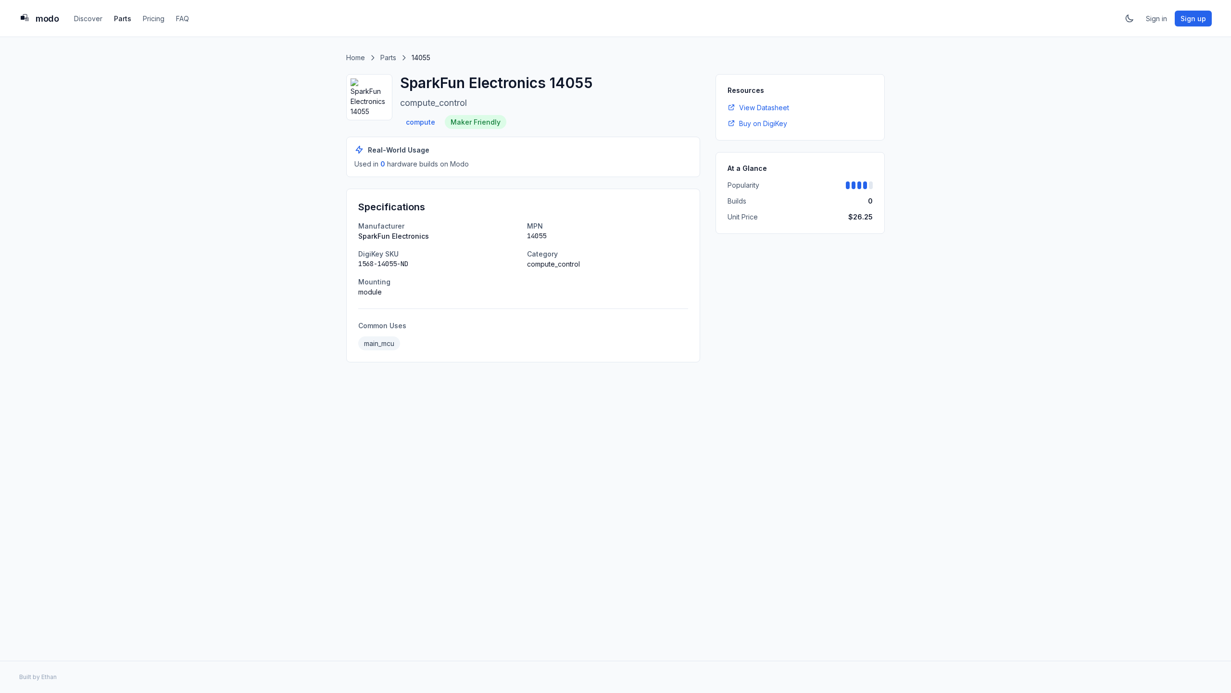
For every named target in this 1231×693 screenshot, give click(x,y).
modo (47, 18)
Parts (122, 18)
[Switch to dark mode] (1129, 18)
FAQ (182, 18)
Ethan (49, 676)
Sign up (1193, 18)
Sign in (1156, 18)
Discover (88, 18)
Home (355, 57)
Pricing (153, 18)
